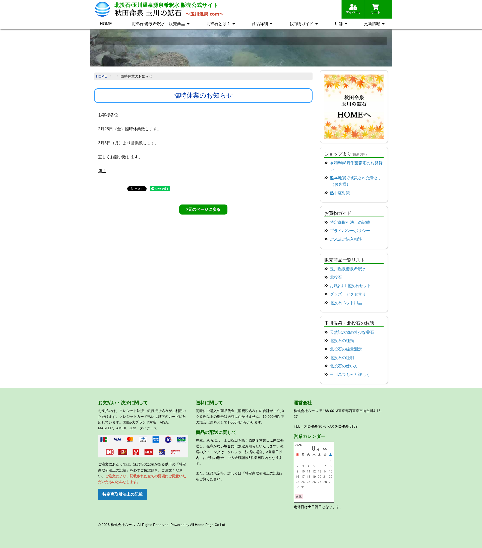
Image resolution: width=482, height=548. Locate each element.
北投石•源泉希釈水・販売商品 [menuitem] (158, 24)
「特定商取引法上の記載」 (263, 473)
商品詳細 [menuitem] (260, 24)
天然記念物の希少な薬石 (352, 332)
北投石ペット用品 (346, 303)
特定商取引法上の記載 (350, 222)
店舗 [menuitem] (339, 24)
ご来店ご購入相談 (346, 239)
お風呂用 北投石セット (350, 286)
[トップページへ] (354, 106)
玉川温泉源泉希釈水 (348, 269)
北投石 (336, 277)
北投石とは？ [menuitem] (218, 24)
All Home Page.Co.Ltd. (208, 525)
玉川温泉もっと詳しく (350, 374)
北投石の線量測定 (346, 349)
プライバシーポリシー (350, 231)
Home (101, 76)
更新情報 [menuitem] (372, 24)
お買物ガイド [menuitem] (301, 24)
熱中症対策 (340, 193)
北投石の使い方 (344, 366)
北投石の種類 (342, 340)
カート (375, 12)
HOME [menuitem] (106, 24)
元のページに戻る (204, 209)
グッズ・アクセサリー (350, 294)
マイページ (353, 12)
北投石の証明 (342, 358)
